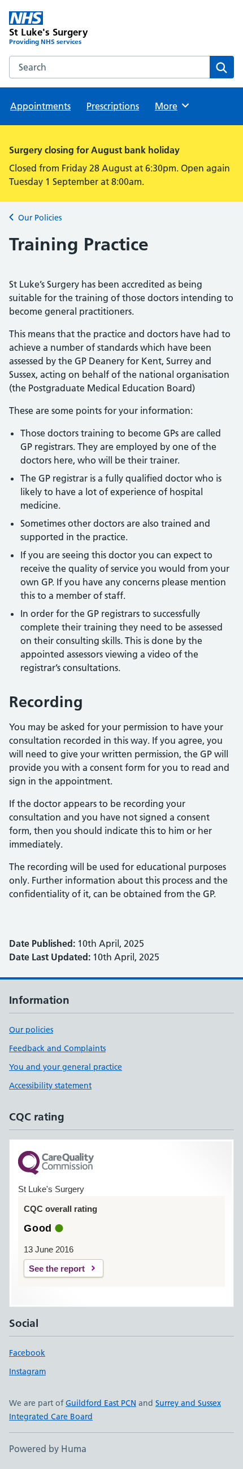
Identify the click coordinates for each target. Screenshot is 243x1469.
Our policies (31, 1030)
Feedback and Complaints (57, 1048)
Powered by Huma (47, 1448)
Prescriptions (112, 106)
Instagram (27, 1371)
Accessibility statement (50, 1085)
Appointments (40, 106)
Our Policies (40, 218)
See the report (57, 1268)
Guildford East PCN (101, 1403)
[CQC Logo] (56, 1163)
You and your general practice (65, 1067)
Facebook (27, 1353)
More (171, 106)
